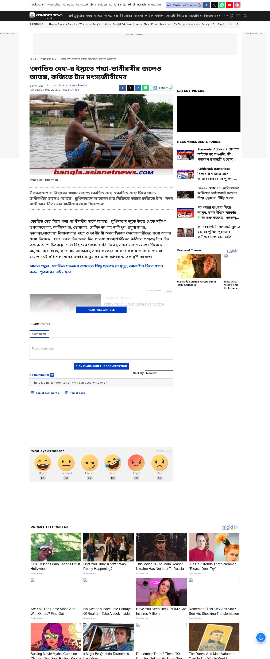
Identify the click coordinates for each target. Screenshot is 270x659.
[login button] (232, 16)
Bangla (121, 4)
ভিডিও (182, 16)
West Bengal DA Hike (118, 24)
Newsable (54, 4)
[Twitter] (214, 5)
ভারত (98, 16)
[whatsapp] (222, 5)
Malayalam (38, 4)
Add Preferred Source (181, 5)
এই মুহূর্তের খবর (80, 16)
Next (237, 24)
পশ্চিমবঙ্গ (111, 16)
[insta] (237, 5)
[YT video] (229, 5)
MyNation (154, 4)
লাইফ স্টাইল (154, 16)
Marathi (141, 4)
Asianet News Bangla (72, 85)
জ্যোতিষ (195, 16)
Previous (231, 24)
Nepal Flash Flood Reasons (152, 24)
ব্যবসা (138, 16)
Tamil (112, 4)
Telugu (102, 4)
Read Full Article (101, 309)
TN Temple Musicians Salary (191, 24)
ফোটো (170, 16)
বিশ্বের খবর (212, 16)
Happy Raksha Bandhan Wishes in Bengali (75, 24)
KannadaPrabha (85, 4)
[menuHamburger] (238, 16)
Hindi (131, 4)
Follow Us (165, 87)
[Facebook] (206, 5)
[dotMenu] (226, 15)
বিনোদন (126, 16)
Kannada (68, 4)
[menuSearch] (245, 15)
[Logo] (47, 16)
